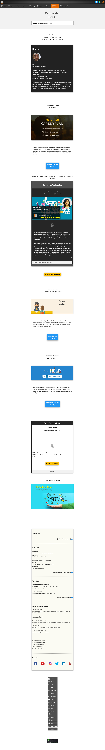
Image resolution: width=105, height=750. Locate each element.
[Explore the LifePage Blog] (64, 597)
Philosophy (32, 6)
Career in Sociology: (36, 625)
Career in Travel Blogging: (37, 609)
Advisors (55, 6)
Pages (48, 6)
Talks (24, 6)
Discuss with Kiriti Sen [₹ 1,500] (52, 404)
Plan (18, 6)
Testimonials (64, 6)
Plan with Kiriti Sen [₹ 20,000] (52, 166)
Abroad (11, 6)
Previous (34, 265)
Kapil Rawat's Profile (52, 463)
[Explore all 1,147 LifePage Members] (62, 572)
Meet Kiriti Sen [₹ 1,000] (52, 337)
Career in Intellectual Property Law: (39, 630)
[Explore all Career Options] (64, 539)
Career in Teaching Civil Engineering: (39, 620)
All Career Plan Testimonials (52, 274)
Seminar (40, 6)
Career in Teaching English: (37, 616)
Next (71, 265)
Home (4, 6)
